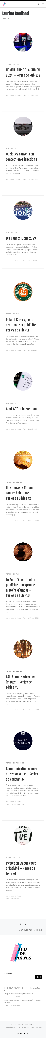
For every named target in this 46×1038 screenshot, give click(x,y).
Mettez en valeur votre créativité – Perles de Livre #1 (21, 868)
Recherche (8, 973)
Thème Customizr (36, 1028)
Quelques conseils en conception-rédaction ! (19, 993)
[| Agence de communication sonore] (5, 3)
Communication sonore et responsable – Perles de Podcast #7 (22, 774)
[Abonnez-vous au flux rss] (28, 1033)
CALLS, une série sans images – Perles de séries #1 (20, 682)
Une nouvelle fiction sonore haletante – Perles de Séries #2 (19, 493)
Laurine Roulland (15, 95)
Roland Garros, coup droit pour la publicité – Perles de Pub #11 (22, 325)
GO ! (39, 977)
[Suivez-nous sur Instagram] (21, 1033)
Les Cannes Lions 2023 (21, 238)
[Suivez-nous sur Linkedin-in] (24, 1033)
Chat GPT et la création (21, 409)
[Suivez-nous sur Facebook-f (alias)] (18, 1033)
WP (15, 1028)
